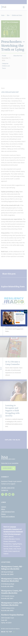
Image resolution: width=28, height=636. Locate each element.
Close (25, 311)
